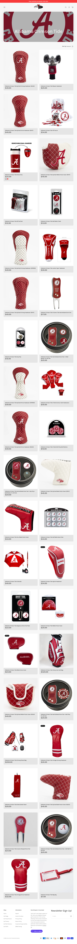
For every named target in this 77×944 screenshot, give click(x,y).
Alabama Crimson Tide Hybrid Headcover (51, 581)
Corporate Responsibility (21, 924)
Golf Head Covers (8, 918)
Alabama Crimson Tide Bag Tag (48, 894)
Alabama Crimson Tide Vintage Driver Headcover (17, 894)
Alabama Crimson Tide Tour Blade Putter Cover (17, 537)
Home (5, 913)
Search (17, 913)
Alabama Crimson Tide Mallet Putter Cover (51, 625)
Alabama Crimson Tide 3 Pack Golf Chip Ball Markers (54, 447)
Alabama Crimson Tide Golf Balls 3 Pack (51, 221)
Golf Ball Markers (8, 924)
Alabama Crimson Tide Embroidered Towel (15, 804)
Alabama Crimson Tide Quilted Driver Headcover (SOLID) (19, 447)
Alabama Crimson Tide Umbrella (13, 581)
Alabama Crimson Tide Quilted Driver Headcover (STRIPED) (20, 402)
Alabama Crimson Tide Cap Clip (13, 356)
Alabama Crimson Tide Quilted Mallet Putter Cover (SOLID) (20, 714)
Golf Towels (6, 921)
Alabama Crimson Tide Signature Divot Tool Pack (17, 625)
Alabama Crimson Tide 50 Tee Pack (14, 221)
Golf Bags (6, 916)
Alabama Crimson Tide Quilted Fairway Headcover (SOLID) (20, 86)
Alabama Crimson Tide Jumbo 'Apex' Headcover (53, 268)
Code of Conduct (19, 916)
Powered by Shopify (15, 938)
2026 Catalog (18, 926)
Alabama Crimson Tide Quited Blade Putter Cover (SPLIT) (55, 491)
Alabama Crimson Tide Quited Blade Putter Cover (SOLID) (55, 804)
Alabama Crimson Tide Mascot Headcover (51, 86)
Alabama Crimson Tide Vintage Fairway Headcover (53, 760)
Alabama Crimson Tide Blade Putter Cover (15, 670)
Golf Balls (6, 926)
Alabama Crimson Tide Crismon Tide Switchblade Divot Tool (56, 312)
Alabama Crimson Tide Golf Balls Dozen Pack (52, 537)
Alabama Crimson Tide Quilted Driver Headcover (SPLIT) (19, 130)
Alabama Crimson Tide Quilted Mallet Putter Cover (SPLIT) (55, 174)
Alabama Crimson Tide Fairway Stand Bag (15, 760)
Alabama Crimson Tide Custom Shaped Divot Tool (17, 849)
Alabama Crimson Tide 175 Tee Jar (49, 130)
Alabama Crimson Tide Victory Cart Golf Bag (52, 670)
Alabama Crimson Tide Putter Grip (13, 174)
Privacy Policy (18, 918)
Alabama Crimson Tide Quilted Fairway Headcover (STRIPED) (20, 268)
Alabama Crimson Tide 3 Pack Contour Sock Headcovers (55, 402)
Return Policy (18, 921)
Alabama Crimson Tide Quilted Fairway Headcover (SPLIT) (19, 312)
